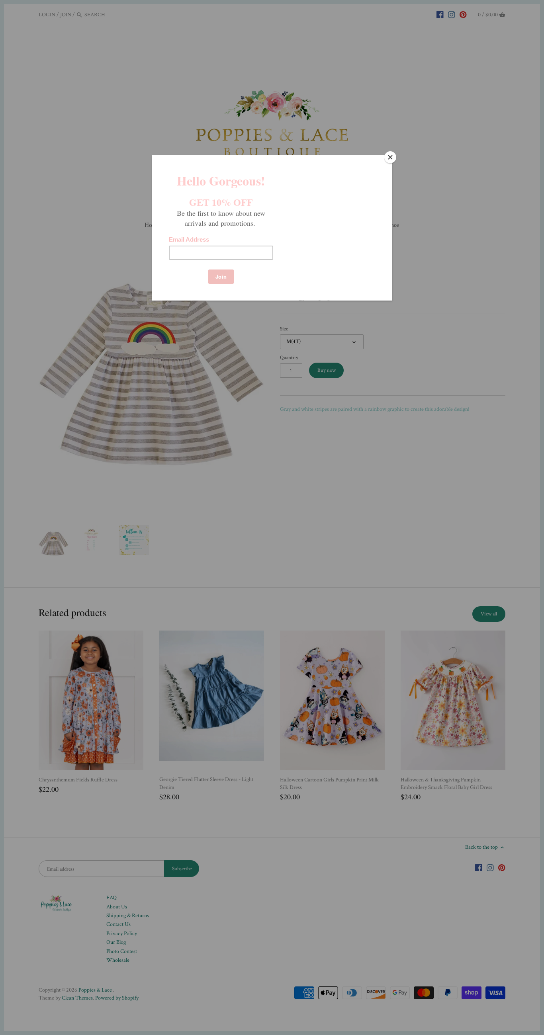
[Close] (390, 157)
